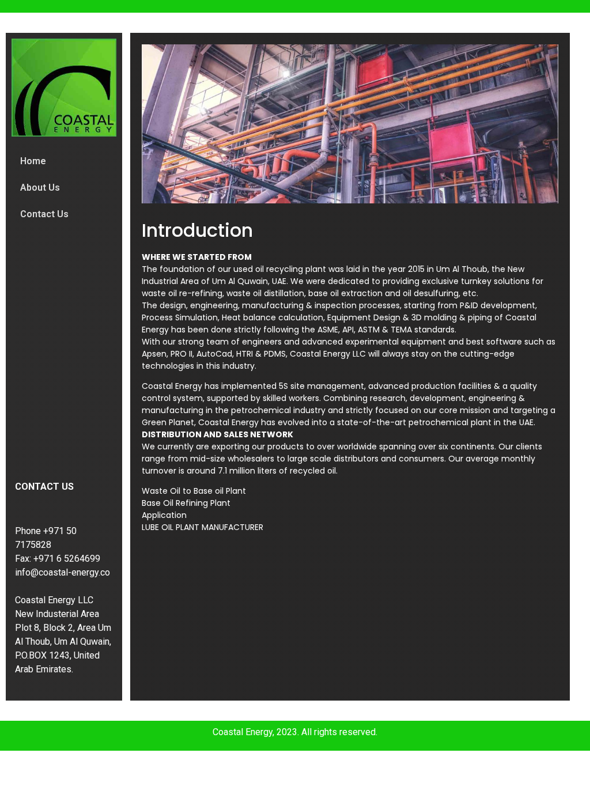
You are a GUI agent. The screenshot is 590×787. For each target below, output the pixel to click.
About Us (40, 187)
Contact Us (44, 214)
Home (33, 161)
